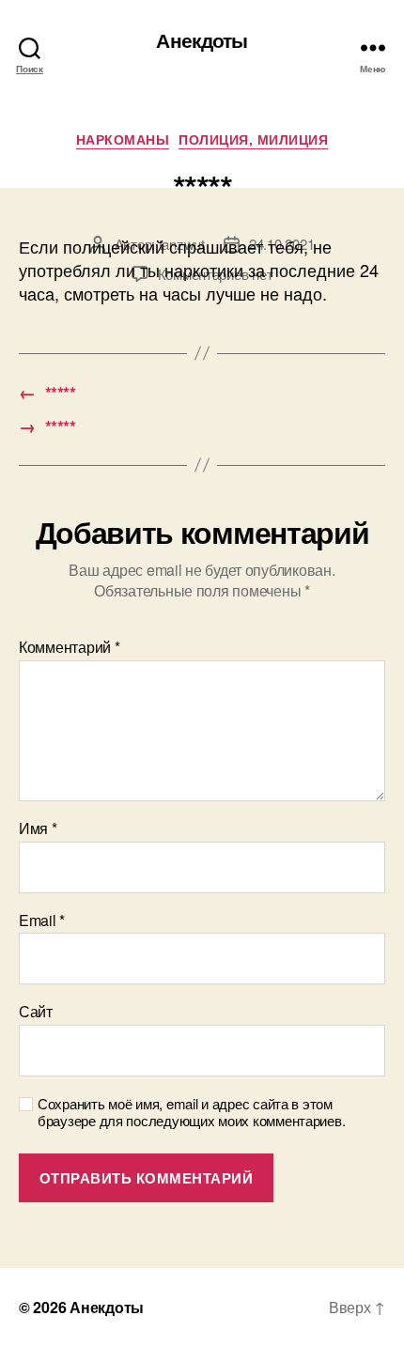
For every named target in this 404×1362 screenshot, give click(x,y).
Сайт (36, 1011)
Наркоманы (123, 140)
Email (42, 920)
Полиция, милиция (253, 140)
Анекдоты (201, 40)
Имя (38, 828)
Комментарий (69, 647)
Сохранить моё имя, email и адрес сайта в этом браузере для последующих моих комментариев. (191, 1113)
